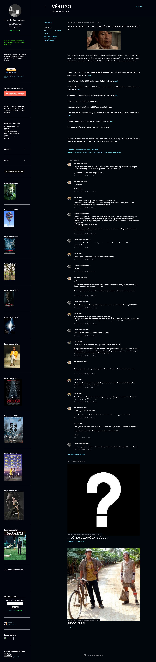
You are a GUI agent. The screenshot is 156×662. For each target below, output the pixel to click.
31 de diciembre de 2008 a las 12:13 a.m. (85, 402)
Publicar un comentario (76, 454)
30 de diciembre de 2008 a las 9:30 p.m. (85, 388)
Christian (76, 341)
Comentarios (11, 624)
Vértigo (61, 6)
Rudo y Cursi (76, 623)
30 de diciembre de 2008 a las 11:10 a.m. (85, 336)
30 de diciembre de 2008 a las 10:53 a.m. (85, 324)
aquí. (89, 75)
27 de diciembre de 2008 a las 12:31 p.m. (85, 191)
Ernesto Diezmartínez (80, 213)
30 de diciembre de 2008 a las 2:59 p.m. (85, 374)
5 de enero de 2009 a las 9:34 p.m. (83, 438)
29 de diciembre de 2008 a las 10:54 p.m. (85, 308)
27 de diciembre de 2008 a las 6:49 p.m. (85, 260)
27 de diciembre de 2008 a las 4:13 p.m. (85, 248)
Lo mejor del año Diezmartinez (50, 39)
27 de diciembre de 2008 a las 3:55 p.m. (85, 234)
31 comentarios (79, 541)
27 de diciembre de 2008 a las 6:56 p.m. (85, 271)
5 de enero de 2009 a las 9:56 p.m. (83, 450)
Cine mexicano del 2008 (52, 31)
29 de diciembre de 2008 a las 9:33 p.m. (85, 296)
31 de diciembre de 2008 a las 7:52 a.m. (85, 418)
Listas (46, 33)
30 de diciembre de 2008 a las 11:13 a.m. (85, 356)
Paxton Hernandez (79, 163)
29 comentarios (79, 627)
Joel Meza (77, 197)
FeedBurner (18, 610)
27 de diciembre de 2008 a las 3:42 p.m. (85, 207)
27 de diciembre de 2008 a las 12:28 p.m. (85, 175)
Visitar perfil (15, 30)
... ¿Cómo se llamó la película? (87, 537)
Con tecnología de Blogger (95, 655)
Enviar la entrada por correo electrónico (86, 149)
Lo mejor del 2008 (50, 36)
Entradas (10, 623)
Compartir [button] (48, 22)
